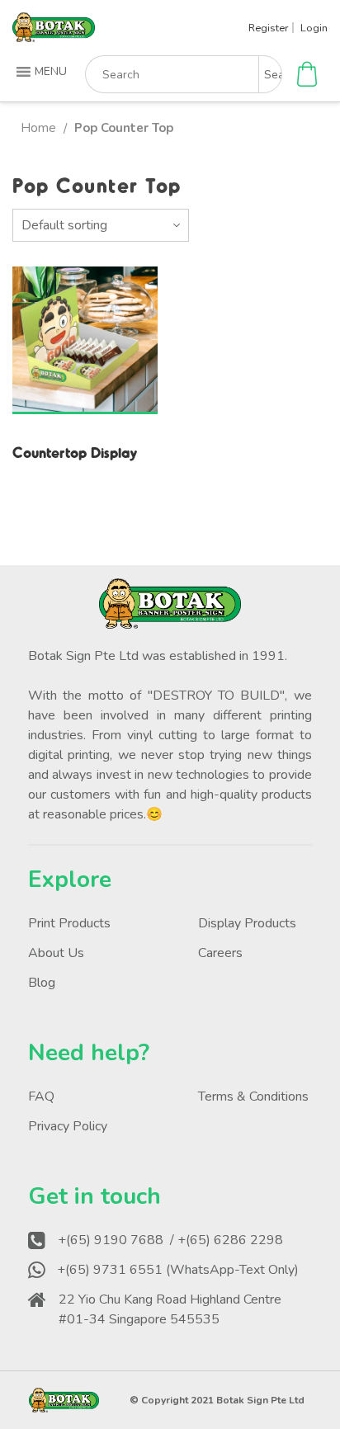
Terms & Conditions (253, 1096)
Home (38, 128)
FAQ (41, 1096)
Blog (41, 983)
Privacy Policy (67, 1126)
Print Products (69, 923)
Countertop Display (74, 451)
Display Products (247, 923)
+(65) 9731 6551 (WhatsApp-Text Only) (178, 1270)
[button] (43, 71)
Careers (220, 953)
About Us (56, 953)
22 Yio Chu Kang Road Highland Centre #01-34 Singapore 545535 (170, 1309)
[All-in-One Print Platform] (53, 35)
